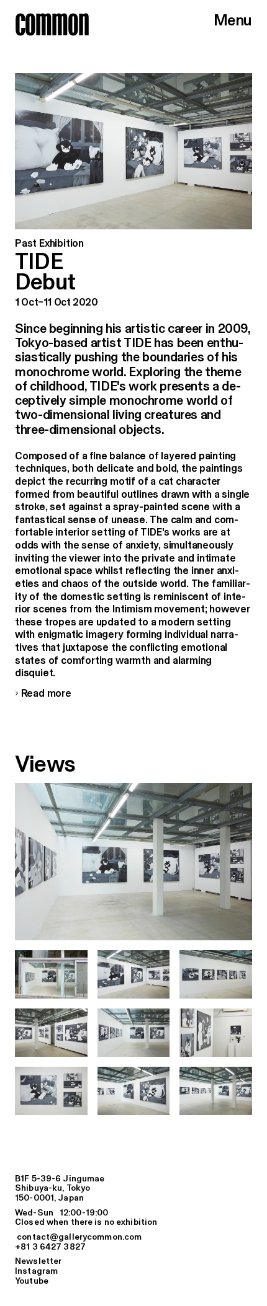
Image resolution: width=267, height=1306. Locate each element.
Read (43, 694)
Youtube (31, 1281)
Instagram (36, 1271)
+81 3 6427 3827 (50, 1247)
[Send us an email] (133, 1238)
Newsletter (38, 1261)
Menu (233, 21)
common (52, 23)
